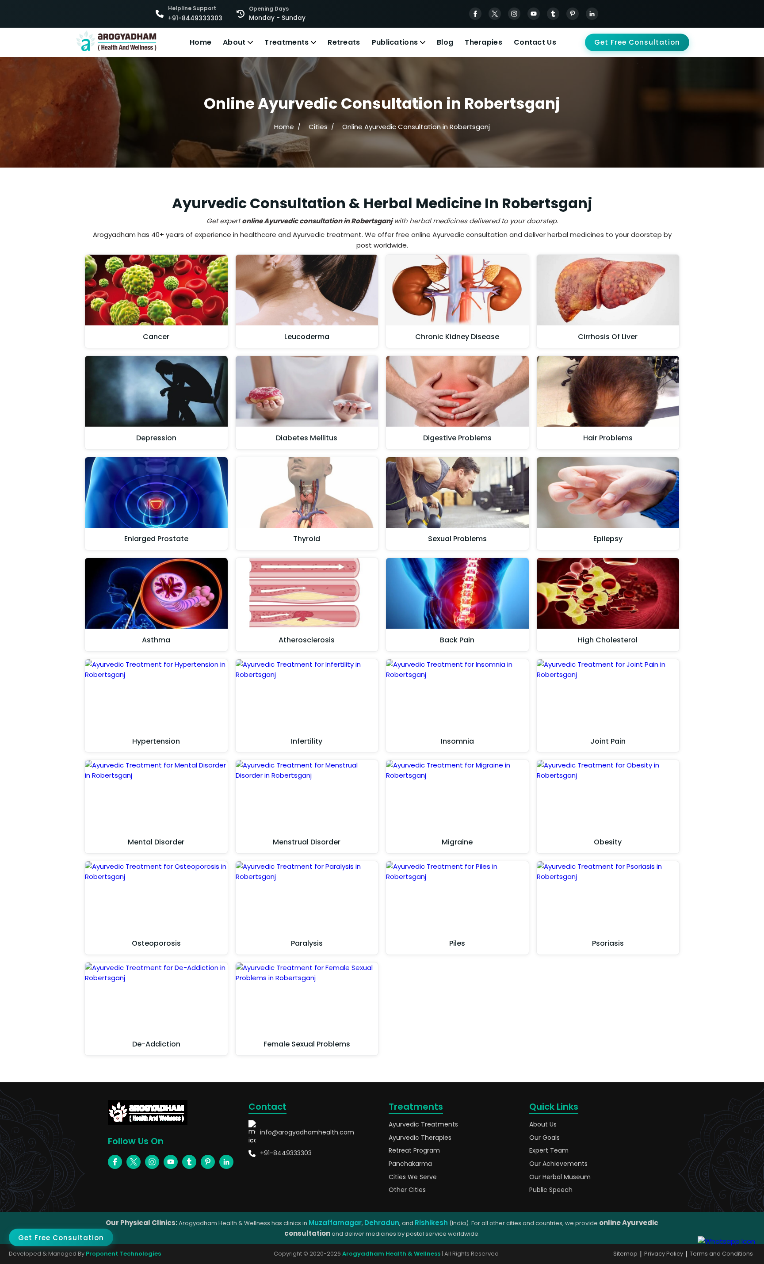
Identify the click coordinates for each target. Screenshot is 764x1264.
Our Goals (544, 1138)
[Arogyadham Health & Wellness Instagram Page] (514, 14)
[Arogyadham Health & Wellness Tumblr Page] (553, 14)
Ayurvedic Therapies (420, 1138)
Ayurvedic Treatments (423, 1124)
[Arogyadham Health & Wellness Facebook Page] (475, 14)
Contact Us (535, 42)
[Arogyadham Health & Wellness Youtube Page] (533, 14)
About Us (543, 1124)
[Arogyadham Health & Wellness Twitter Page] (495, 14)
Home (200, 42)
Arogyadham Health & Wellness (391, 1253)
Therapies (483, 42)
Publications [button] (395, 42)
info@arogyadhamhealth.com (307, 1132)
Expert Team (549, 1150)
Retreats (344, 42)
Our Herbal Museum (560, 1177)
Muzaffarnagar (335, 1222)
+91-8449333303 (286, 1153)
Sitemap (625, 1253)
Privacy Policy (663, 1253)
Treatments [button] (286, 42)
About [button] (234, 42)
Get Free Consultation (637, 42)
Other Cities (407, 1190)
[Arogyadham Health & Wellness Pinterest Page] (572, 14)
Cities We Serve (413, 1177)
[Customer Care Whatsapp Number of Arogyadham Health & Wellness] (726, 1241)
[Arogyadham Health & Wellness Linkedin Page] (592, 14)
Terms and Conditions (721, 1253)
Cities (318, 126)
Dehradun (381, 1222)
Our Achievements (558, 1164)
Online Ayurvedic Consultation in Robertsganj (416, 126)
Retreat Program (414, 1150)
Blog (445, 42)
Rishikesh (431, 1222)
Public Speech (551, 1190)
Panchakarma (410, 1164)
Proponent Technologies (123, 1253)
